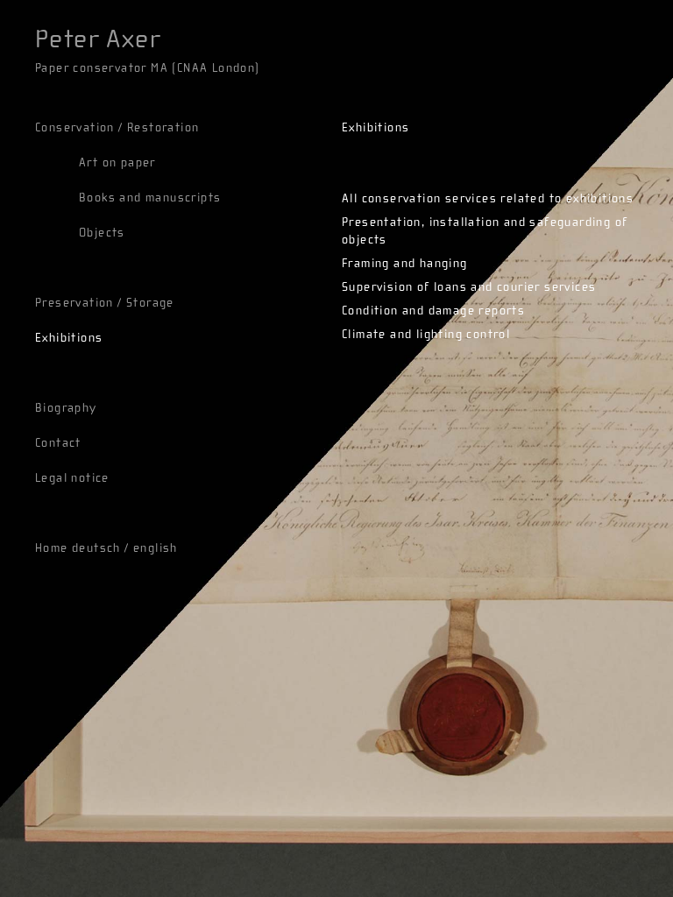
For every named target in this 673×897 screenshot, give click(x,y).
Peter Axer (97, 39)
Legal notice (72, 478)
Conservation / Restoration (117, 128)
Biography (66, 408)
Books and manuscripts (150, 198)
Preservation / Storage (104, 303)
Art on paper (117, 163)
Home (51, 548)
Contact (58, 443)
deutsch (96, 548)
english (155, 548)
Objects (102, 233)
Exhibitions (69, 338)
